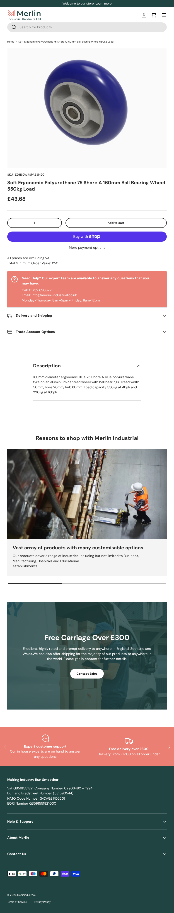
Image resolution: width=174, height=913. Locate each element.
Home (10, 41)
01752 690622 (40, 290)
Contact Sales (87, 674)
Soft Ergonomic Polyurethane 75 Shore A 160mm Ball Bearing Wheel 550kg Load (66, 41)
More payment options (87, 247)
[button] (154, 15)
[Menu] (164, 15)
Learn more (103, 3)
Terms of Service (17, 901)
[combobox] (87, 27)
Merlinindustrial (26, 894)
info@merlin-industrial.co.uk (54, 295)
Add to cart (116, 223)
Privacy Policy (42, 901)
